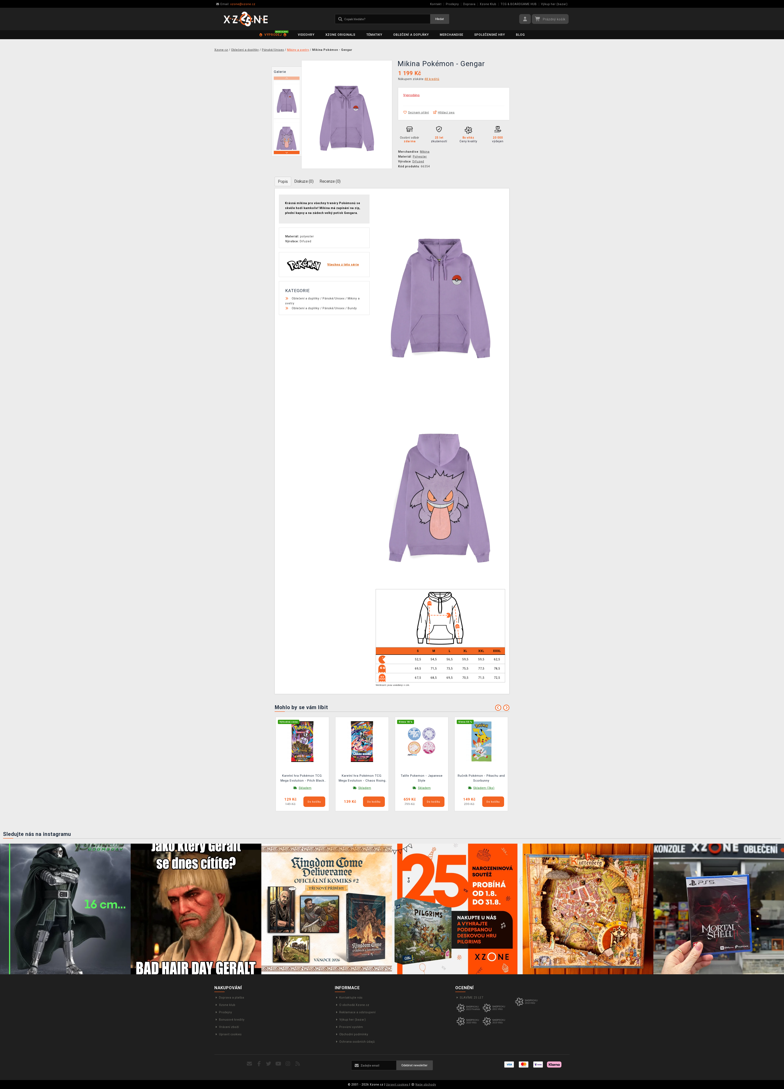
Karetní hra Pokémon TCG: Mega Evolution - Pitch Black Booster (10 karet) (302, 778)
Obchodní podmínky (353, 1034)
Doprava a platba (231, 997)
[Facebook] (259, 1064)
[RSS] (298, 1064)
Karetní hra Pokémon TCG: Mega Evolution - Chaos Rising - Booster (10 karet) (362, 778)
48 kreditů (431, 79)
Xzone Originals (340, 35)
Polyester (420, 156)
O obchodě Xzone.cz (354, 1005)
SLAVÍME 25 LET (472, 997)
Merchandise (451, 35)
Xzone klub (227, 1005)
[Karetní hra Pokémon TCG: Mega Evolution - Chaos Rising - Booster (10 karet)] (362, 741)
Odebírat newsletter (414, 1065)
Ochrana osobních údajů (357, 1041)
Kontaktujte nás (351, 997)
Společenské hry (489, 35)
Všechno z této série (343, 264)
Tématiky (374, 35)
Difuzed (418, 161)
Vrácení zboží (229, 1027)
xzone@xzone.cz (237, 4)
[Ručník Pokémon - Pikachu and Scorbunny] (481, 741)
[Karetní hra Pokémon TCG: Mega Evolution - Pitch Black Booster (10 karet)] (302, 741)
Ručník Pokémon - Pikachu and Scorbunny (481, 778)
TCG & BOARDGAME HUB (519, 4)
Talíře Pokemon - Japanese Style (422, 778)
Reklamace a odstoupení (357, 1012)
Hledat (439, 19)
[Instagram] (288, 1064)
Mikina (425, 151)
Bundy (352, 308)
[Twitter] (269, 1064)
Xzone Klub (488, 4)
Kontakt (436, 4)
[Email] (249, 1064)
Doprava (469, 4)
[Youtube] (278, 1064)
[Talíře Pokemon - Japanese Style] (421, 741)
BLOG (520, 35)
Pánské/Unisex (334, 298)
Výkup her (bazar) (554, 4)
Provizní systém (351, 1027)
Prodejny (452, 4)
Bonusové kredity (232, 1019)
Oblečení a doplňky (411, 35)
